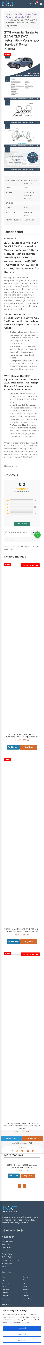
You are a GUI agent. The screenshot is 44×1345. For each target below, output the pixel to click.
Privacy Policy (7, 1254)
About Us (5, 1245)
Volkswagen (6, 1299)
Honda (25, 1290)
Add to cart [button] (13, 747)
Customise (22, 1334)
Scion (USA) (27, 1299)
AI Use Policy (7, 1263)
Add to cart (11, 1138)
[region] (22, 1326)
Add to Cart (14, 1176)
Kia (24, 1283)
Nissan (25, 1286)
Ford (3, 1277)
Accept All (22, 1328)
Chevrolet (5, 1296)
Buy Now (28, 747)
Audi (24, 1280)
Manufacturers (7, 1242)
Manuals (18, 14)
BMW (4, 1286)
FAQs (4, 1267)
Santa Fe (20, 17)
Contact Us (6, 1248)
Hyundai (5, 1280)
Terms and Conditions (10, 1260)
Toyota (25, 1277)
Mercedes (6, 1290)
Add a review (22, 524)
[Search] (30, 4)
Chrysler (26, 1296)
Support (5, 1251)
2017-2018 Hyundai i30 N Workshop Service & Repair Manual (22, 1166)
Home (9, 14)
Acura (25, 1293)
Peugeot (5, 1283)
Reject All (22, 1340)
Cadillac (5, 1293)
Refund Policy (7, 1257)
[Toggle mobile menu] (41, 4)
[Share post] (12, 1151)
